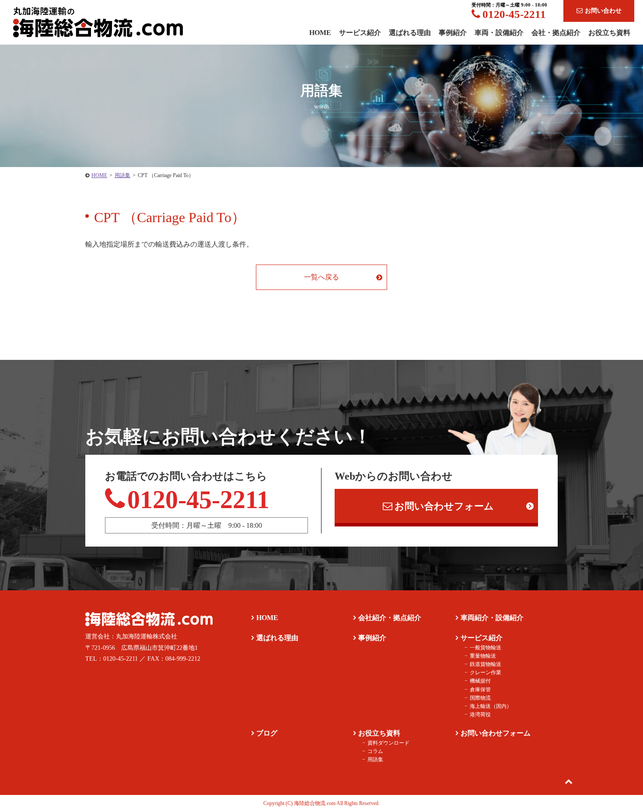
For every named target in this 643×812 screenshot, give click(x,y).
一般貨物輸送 (485, 648)
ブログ (266, 733)
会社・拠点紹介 (555, 32)
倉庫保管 (480, 690)
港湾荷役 (480, 714)
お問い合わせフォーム (444, 506)
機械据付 (480, 681)
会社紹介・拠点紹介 (389, 617)
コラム (375, 751)
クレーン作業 (485, 672)
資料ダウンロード (388, 743)
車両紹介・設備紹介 (492, 617)
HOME (267, 617)
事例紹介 (453, 32)
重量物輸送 (483, 656)
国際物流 (480, 698)
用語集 (375, 759)
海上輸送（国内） (491, 706)
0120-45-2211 (514, 14)
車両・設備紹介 (499, 32)
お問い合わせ (603, 10)
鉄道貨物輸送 (485, 664)
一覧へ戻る (321, 277)
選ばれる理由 (410, 32)
